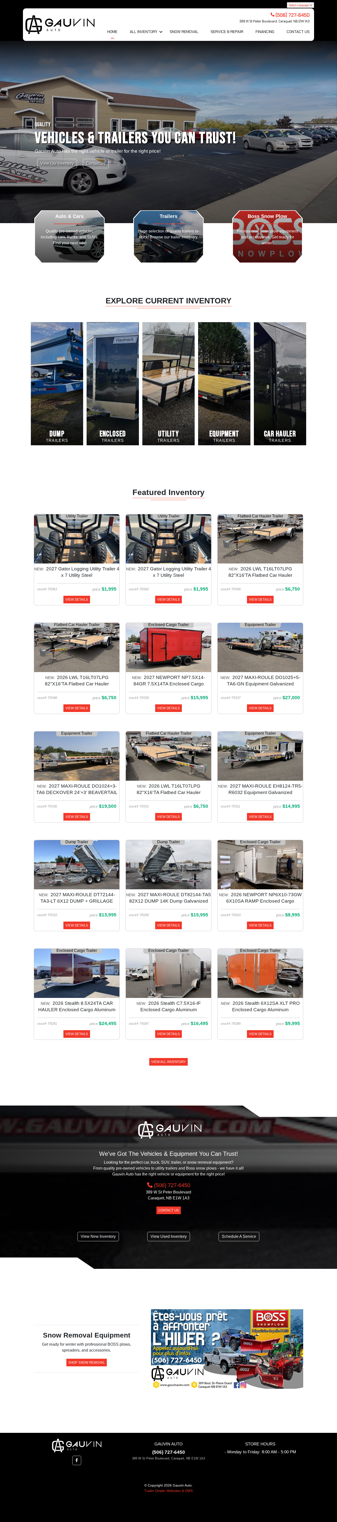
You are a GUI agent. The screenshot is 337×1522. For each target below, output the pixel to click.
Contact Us (298, 31)
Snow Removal (184, 31)
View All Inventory (168, 1062)
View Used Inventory (168, 1236)
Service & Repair (227, 31)
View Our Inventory (57, 163)
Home (112, 31)
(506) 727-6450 (171, 1185)
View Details (76, 599)
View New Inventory (98, 1236)
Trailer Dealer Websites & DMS (168, 1491)
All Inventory (143, 31)
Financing (265, 31)
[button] (25, 167)
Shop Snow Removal (86, 1362)
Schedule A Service (239, 1236)
